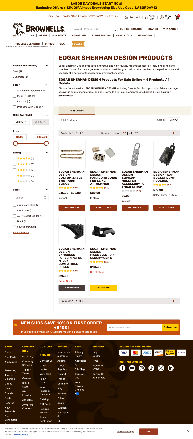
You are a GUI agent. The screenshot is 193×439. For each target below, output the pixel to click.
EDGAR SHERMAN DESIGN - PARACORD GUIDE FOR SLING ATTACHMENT (103, 177)
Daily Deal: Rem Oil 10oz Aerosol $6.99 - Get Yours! (83, 16)
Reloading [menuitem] (145, 35)
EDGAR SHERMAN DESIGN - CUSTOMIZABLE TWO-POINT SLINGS (72, 177)
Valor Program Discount (45, 391)
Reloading (10, 370)
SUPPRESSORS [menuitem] (101, 35)
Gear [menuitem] (62, 43)
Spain (60, 403)
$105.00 (42, 137)
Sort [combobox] (172, 119)
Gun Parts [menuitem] (59, 35)
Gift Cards (45, 404)
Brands (9, 393)
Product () (77, 110)
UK (59, 421)
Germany (62, 383)
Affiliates (27, 399)
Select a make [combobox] (20, 122)
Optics (8, 383)
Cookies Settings (125, 431)
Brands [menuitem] (153, 29)
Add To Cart (71, 207)
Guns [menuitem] (30, 35)
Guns (8, 352)
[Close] (188, 431)
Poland (61, 398)
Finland (61, 374)
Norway (61, 393)
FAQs (95, 360)
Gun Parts (10, 357)
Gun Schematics (11, 420)
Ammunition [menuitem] (124, 35)
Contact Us (46, 360)
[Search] (114, 29)
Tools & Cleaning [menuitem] (27, 43)
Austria (61, 360)
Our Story (27, 356)
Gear (7, 388)
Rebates (9, 403)
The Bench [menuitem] (170, 29)
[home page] (39, 29)
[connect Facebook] (122, 368)
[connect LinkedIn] (171, 368)
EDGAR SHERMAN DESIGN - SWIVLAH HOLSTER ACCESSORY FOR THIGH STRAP (135, 179)
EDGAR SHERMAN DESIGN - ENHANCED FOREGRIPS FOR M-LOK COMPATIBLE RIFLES (72, 257)
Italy (59, 388)
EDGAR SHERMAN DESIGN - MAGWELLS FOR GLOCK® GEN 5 (103, 253)
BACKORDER (72, 287)
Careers (26, 378)
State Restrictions (46, 421)
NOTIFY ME (103, 287)
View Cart (45, 374)
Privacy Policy (21, 434)
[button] (165, 17)
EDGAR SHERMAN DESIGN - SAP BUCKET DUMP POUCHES (166, 176)
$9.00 (19, 137)
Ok (148, 431)
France (61, 378)
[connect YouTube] (132, 368)
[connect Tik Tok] (151, 368)
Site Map (80, 369)
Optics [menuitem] (49, 43)
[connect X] (161, 368)
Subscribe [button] (170, 327)
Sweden (62, 407)
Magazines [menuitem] (79, 35)
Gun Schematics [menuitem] (131, 29)
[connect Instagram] (142, 368)
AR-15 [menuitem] (43, 35)
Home (9, 46)
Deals (8, 398)
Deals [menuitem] (78, 43)
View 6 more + (21, 232)
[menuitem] (18, 35)
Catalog (44, 399)
